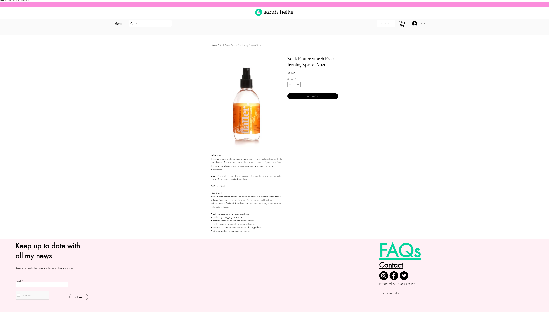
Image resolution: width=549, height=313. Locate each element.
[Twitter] (404, 275)
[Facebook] (393, 275)
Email (18, 281)
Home (214, 45)
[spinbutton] (294, 84)
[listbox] (386, 23)
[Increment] (298, 84)
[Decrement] (289, 84)
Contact (391, 265)
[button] (118, 23)
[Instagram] (383, 275)
